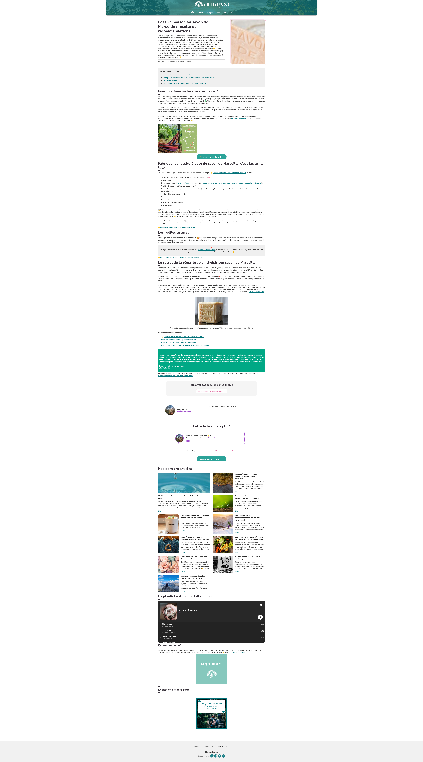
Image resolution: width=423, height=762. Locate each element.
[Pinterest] (223, 756)
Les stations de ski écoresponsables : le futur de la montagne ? (249, 517)
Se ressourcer (221, 13)
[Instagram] (215, 756)
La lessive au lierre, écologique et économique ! (178, 342)
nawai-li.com (188, 376)
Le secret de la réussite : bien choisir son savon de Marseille (185, 83)
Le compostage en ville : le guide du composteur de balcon (195, 516)
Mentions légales (211, 752)
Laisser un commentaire (210, 459)
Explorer (200, 13)
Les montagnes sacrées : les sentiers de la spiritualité (193, 577)
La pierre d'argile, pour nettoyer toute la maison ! (178, 227)
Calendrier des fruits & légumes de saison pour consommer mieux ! (249, 538)
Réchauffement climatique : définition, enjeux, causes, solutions (246, 476)
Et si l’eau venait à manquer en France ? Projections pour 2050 (182, 497)
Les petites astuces (170, 80)
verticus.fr (179, 376)
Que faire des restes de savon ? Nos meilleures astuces (184, 337)
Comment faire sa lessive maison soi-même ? (229, 173)
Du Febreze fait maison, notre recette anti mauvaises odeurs (182, 257)
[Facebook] (212, 756)
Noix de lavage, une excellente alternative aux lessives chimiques (185, 345)
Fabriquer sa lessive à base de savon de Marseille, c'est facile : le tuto (188, 78)
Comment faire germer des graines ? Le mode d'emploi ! (247, 497)
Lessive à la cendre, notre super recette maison (178, 340)
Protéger (209, 13)
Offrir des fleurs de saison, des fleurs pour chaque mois (194, 557)
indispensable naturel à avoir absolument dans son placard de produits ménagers (231, 183)
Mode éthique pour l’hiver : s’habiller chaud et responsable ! (195, 538)
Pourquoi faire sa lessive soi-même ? (176, 75)
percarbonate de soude (206, 250)
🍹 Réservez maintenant (210, 157)
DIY (230, 13)
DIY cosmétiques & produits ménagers (211, 391)
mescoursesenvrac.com (166, 376)
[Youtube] (219, 756)
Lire (159, 511)
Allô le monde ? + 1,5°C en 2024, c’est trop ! (249, 557)
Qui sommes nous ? (222, 746)
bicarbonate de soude (186, 183)
